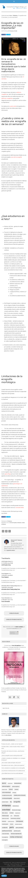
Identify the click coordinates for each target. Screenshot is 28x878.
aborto (4, 783)
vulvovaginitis (4, 839)
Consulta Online (14, 613)
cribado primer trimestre (19, 795)
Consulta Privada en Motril (14, 619)
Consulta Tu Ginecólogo (16, 865)
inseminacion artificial (15, 818)
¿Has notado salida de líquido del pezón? (11, 762)
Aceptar (4, 875)
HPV (11, 815)
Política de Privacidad (14, 864)
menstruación (5, 824)
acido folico (10, 783)
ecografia (17, 802)
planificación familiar (7, 830)
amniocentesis (17, 783)
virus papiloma (5, 837)
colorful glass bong (6, 561)
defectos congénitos (7, 98)
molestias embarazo (18, 824)
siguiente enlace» (11, 550)
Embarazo (9, 521)
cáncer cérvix (17, 798)
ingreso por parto (5, 818)
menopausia (19, 821)
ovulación (4, 827)
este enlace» (8, 735)
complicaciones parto (7, 795)
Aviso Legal (6, 864)
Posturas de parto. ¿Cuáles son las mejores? (12, 744)
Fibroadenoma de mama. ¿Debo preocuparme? (12, 765)
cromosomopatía (13, 522)
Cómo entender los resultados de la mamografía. (13, 768)
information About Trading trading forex (10, 585)
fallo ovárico (5, 813)
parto (11, 827)
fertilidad (11, 812)
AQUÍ (2, 873)
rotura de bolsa (5, 833)
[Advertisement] (12, 203)
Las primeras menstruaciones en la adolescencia (13, 770)
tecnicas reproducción (16, 833)
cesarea (16, 789)
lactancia (4, 821)
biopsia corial (4, 789)
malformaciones (11, 821)
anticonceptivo (6, 786)
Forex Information (5, 598)
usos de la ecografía (16, 157)
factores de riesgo (16, 810)
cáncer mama (5, 801)
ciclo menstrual (6, 792)
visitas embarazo (16, 837)
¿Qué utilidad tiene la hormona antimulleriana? (12, 773)
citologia (14, 792)
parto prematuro (19, 827)
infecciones (16, 815)
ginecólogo (8, 474)
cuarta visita (13, 106)
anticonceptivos (15, 786)
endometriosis (16, 805)
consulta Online (19, 507)
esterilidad (6, 810)
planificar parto (17, 830)
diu (11, 802)
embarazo (19, 522)
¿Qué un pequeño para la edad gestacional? (11, 755)
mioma (11, 824)
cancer (11, 789)
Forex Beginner (5, 573)
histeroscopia (5, 815)
